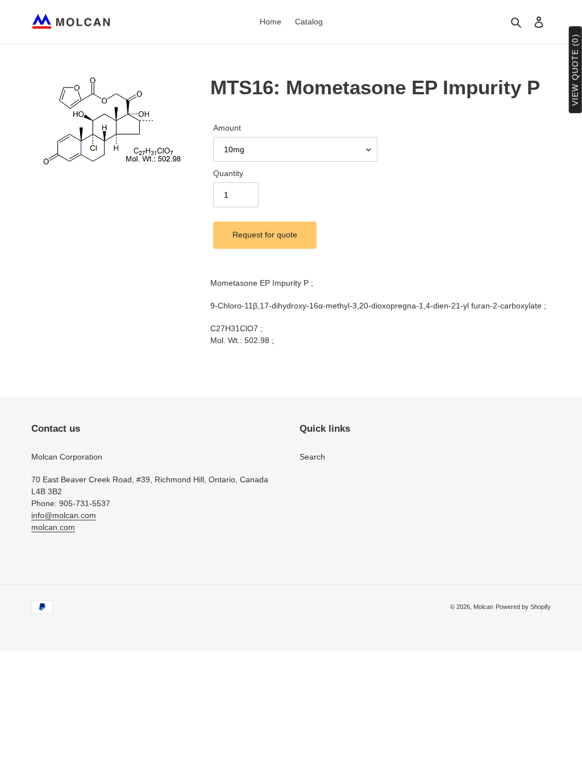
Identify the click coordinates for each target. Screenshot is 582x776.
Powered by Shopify (523, 606)
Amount (227, 127)
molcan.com (53, 527)
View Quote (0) (575, 70)
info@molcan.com (63, 515)
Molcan (483, 606)
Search (312, 456)
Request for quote (264, 234)
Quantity (228, 173)
